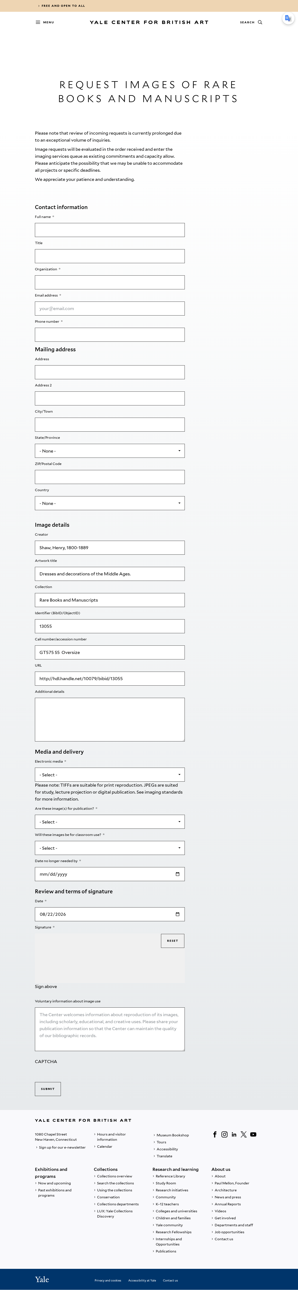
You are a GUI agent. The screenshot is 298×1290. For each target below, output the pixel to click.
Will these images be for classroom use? (68, 835)
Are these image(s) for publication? (65, 808)
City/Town (44, 411)
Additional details (50, 692)
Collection (44, 587)
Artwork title (46, 561)
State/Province (48, 438)
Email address (46, 295)
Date (39, 901)
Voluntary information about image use (68, 1001)
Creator (42, 534)
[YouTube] (253, 1134)
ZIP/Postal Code (48, 464)
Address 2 (43, 385)
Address (42, 359)
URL (39, 665)
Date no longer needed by (56, 861)
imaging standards (164, 792)
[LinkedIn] (234, 1134)
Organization (46, 269)
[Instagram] (224, 1134)
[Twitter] (243, 1134)
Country (42, 490)
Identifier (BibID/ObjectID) (58, 613)
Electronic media (49, 761)
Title (39, 243)
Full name (43, 217)
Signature (43, 927)
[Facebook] (214, 1134)
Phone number (47, 321)
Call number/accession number (61, 639)
